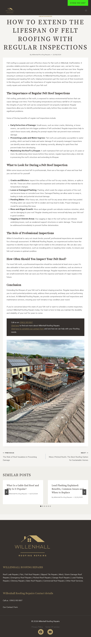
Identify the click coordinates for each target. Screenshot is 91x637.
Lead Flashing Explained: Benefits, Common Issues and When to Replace (68, 489)
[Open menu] (86, 10)
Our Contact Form (10, 607)
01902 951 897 (78, 3)
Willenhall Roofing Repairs (41, 55)
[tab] (40, 506)
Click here (15, 325)
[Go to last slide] (7, 492)
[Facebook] (41, 632)
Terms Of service (52, 627)
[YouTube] (50, 632)
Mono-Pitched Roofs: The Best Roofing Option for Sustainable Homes (68, 456)
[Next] (84, 492)
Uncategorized (45, 16)
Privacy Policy (37, 627)
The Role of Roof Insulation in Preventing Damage (20, 456)
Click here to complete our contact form (27, 329)
